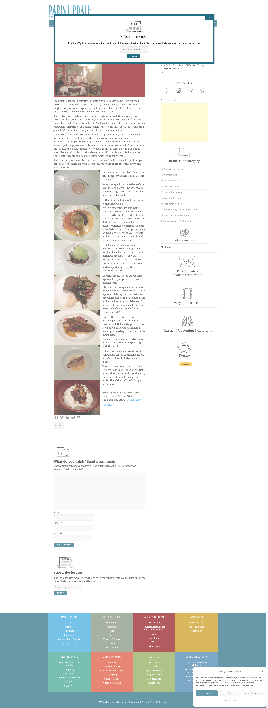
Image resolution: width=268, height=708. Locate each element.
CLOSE (208, 18)
